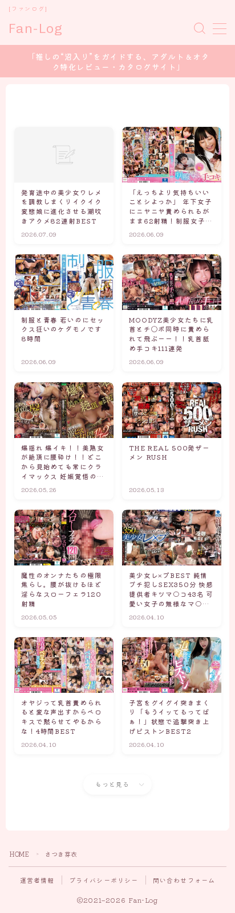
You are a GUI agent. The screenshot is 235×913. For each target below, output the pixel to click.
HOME (19, 853)
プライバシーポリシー (104, 880)
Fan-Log (36, 29)
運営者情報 (37, 880)
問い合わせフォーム (184, 880)
